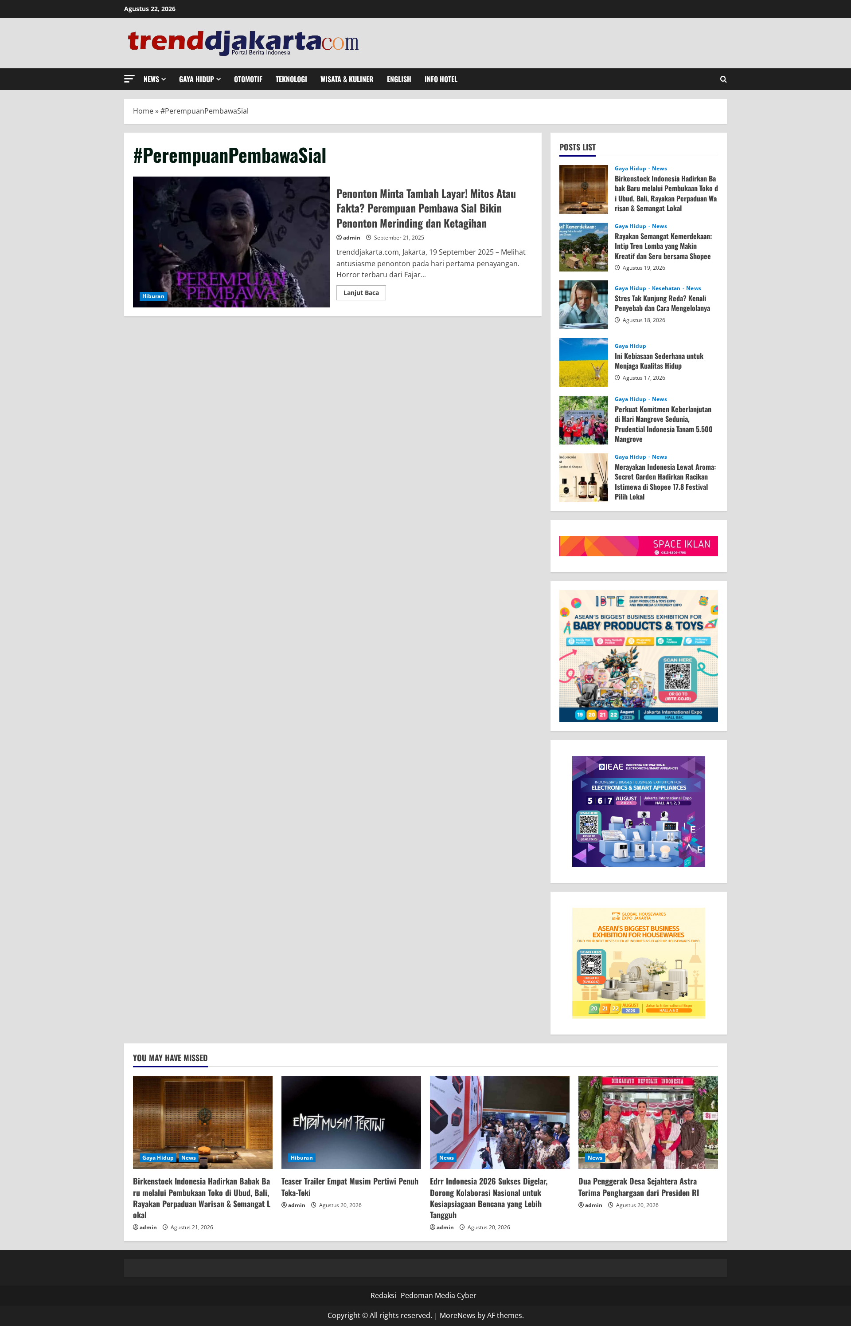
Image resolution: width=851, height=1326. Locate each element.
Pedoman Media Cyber (438, 1295)
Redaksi (383, 1295)
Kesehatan (667, 288)
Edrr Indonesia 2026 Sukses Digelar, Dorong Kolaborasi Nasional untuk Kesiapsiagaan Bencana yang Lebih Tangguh (488, 1197)
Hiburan (153, 296)
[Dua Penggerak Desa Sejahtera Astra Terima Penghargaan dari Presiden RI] (648, 1122)
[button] (129, 79)
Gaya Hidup (196, 79)
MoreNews (458, 1315)
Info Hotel (441, 79)
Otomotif (248, 79)
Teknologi (291, 79)
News (151, 79)
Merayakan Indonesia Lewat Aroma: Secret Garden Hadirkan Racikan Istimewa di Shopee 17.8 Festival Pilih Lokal (583, 477)
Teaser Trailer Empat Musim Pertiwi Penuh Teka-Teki (349, 1186)
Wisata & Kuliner (347, 79)
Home (143, 111)
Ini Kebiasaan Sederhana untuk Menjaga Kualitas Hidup (583, 362)
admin (351, 237)
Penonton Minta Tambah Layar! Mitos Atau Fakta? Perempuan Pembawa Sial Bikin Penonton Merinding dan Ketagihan (231, 242)
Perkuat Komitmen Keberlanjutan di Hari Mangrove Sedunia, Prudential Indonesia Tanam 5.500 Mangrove (583, 420)
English (399, 79)
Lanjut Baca (365, 294)
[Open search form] (723, 79)
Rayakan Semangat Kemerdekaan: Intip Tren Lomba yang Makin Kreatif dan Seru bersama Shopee (583, 247)
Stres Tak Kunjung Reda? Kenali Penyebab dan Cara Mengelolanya (583, 304)
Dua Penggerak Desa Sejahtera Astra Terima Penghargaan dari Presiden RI (638, 1186)
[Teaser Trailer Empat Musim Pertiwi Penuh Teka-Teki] (351, 1122)
